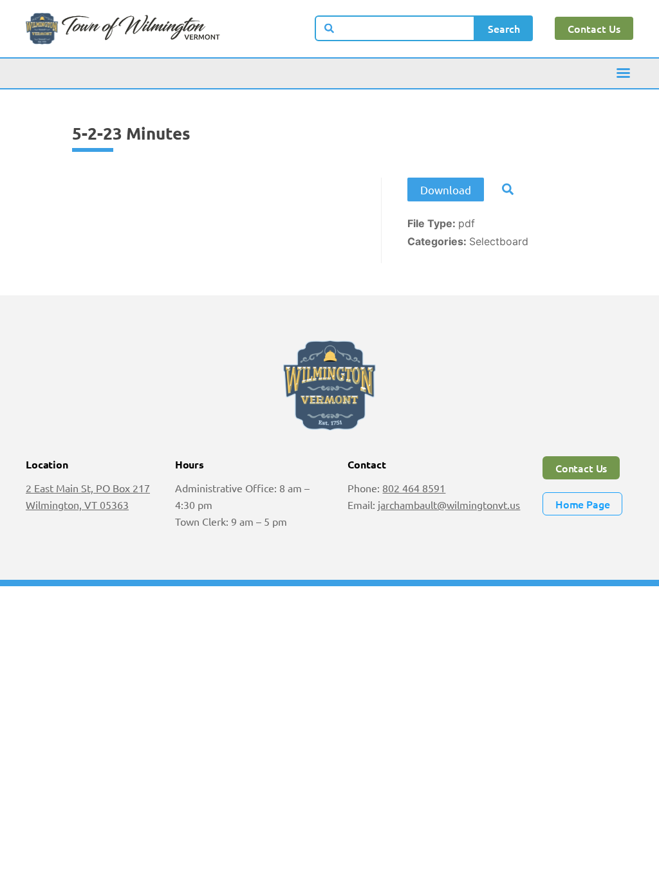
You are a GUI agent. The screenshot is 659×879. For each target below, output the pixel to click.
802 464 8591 (413, 487)
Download (445, 189)
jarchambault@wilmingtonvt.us (449, 504)
